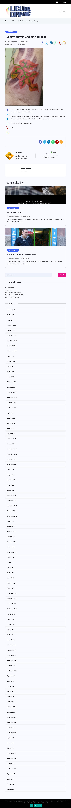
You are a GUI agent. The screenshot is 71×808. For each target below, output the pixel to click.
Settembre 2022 (12, 516)
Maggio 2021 (10, 568)
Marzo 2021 (10, 578)
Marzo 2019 (10, 702)
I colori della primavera (12, 297)
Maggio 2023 (11, 480)
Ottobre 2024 (11, 402)
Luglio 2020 (10, 619)
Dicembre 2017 (11, 753)
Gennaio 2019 (11, 712)
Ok (31, 805)
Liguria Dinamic (14, 216)
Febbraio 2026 (11, 325)
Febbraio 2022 (11, 531)
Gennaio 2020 (11, 650)
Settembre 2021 (12, 552)
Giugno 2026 (11, 310)
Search (62, 275)
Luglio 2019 (10, 681)
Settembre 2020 (12, 609)
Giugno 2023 (11, 475)
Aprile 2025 (10, 372)
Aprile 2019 (10, 696)
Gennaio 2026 (11, 330)
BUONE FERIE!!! (9, 287)
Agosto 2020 (11, 614)
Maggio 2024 (11, 423)
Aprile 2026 (10, 315)
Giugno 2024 (11, 418)
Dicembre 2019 (11, 655)
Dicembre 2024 (11, 392)
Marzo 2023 (10, 490)
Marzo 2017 (10, 789)
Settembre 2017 (12, 769)
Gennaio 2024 (11, 444)
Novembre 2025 (12, 341)
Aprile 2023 (10, 485)
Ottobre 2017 (11, 764)
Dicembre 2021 (11, 542)
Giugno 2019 (10, 686)
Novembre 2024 (12, 397)
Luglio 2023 (10, 470)
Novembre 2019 (11, 660)
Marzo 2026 (10, 320)
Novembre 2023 (12, 454)
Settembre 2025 (12, 351)
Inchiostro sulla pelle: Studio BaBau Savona (22, 254)
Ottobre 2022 (11, 511)
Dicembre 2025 (11, 335)
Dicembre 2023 (11, 449)
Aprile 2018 (10, 743)
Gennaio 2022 (11, 537)
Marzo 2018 (10, 748)
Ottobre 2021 (11, 547)
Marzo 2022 (10, 526)
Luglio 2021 (10, 557)
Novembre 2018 (11, 722)
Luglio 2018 (10, 738)
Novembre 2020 (12, 598)
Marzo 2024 (10, 433)
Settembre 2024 (12, 408)
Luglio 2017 (10, 779)
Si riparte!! (8, 290)
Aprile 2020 (10, 635)
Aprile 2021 (10, 573)
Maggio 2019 (11, 691)
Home (7, 21)
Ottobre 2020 (11, 604)
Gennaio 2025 (11, 387)
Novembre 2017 (11, 758)
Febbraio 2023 (11, 495)
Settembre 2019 (12, 671)
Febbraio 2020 (11, 645)
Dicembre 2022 (11, 500)
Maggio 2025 (11, 366)
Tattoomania (15, 21)
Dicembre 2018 (11, 717)
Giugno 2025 (11, 361)
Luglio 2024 (10, 413)
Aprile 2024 (10, 428)
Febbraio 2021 (11, 583)
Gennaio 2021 (11, 588)
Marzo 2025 (10, 377)
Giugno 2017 (10, 784)
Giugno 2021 (10, 562)
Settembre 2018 (12, 733)
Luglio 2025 (10, 356)
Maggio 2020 (11, 629)
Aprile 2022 (10, 521)
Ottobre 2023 (11, 459)
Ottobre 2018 (11, 727)
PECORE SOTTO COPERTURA (14, 295)
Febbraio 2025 (11, 382)
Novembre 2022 (12, 506)
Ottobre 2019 (11, 666)
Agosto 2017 (11, 774)
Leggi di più (38, 805)
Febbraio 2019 (11, 707)
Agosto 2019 (11, 676)
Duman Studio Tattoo (14, 212)
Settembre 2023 (12, 464)
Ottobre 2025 (11, 346)
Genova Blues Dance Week (13, 292)
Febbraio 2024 (11, 439)
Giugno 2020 (11, 624)
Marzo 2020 (10, 640)
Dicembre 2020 (11, 593)
